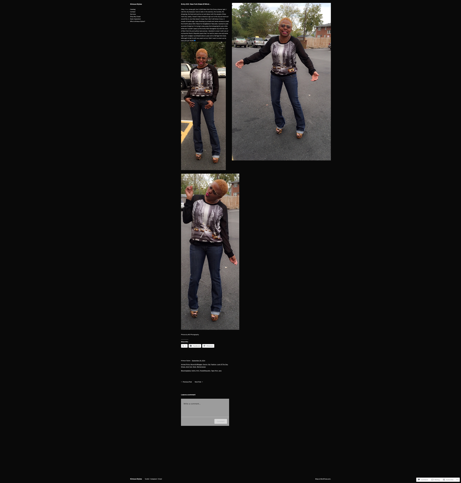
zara (220, 371)
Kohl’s (194, 371)
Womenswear (201, 367)
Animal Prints (185, 364)
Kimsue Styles (136, 4)
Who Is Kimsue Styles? (137, 21)
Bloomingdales (186, 371)
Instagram (153, 479)
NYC (197, 371)
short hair (189, 367)
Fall (209, 364)
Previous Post (187, 382)
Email (160, 479)
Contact (132, 12)
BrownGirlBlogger (196, 364)
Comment (220, 421)
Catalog (132, 9)
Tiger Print (214, 371)
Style (194, 367)
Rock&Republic (205, 371)
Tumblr (147, 479)
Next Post (198, 382)
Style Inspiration (135, 19)
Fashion (213, 364)
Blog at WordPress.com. (323, 479)
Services (133, 14)
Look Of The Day (222, 364)
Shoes (183, 367)
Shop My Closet (135, 16)
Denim (205, 364)
